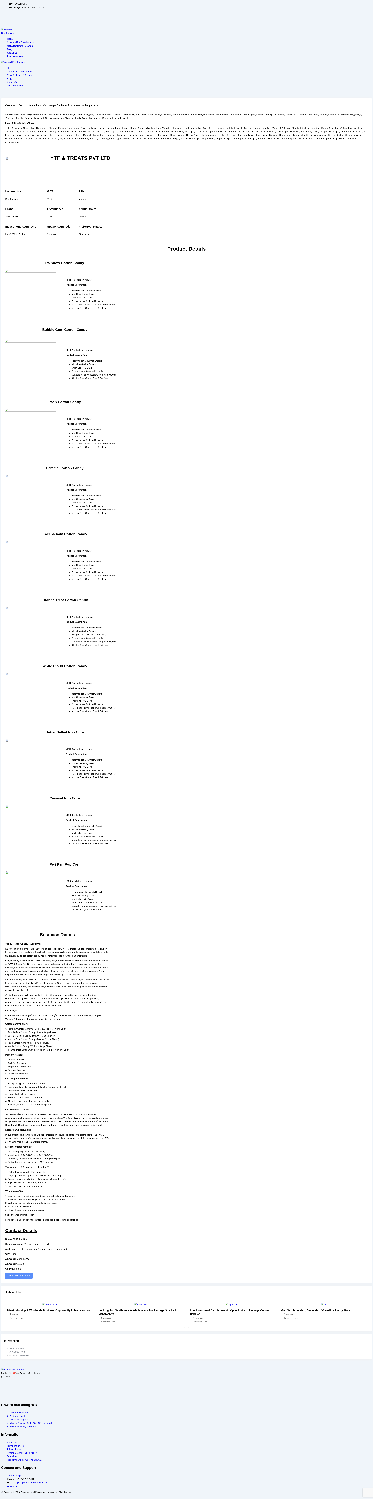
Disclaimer (12, 1456)
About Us (12, 53)
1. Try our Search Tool (18, 1413)
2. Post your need (16, 1416)
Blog (9, 49)
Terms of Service (15, 1446)
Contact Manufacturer (19, 1275)
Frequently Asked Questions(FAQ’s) (25, 1460)
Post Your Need (15, 56)
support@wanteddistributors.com (31, 1482)
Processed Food (17, 1318)
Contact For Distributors (20, 42)
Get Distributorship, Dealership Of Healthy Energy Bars (315, 1310)
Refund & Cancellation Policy (22, 1453)
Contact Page (14, 1475)
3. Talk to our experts (17, 1420)
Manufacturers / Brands (20, 46)
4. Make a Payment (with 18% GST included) (29, 1423)
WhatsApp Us (15, 1486)
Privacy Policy (14, 1449)
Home (10, 39)
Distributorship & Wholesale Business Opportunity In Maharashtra (48, 1310)
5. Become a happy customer (21, 1426)
